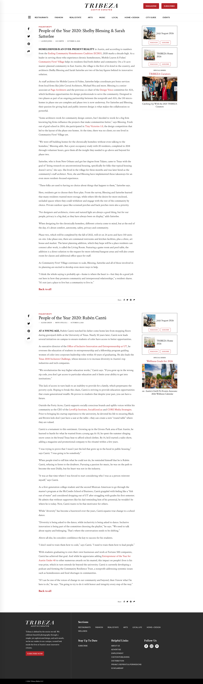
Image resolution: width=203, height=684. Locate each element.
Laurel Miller (47, 630)
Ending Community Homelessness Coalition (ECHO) (75, 53)
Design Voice (106, 90)
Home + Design (132, 17)
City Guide (151, 17)
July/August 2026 (165, 33)
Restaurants (41, 17)
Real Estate (75, 17)
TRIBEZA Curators (159, 74)
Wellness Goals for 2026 (159, 361)
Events (166, 17)
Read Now (154, 42)
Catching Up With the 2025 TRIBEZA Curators (159, 105)
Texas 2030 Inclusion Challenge (54, 359)
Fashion (59, 17)
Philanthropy (45, 27)
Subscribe (165, 42)
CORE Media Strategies (119, 409)
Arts (90, 17)
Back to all (45, 289)
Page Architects (58, 90)
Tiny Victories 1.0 (94, 126)
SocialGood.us (95, 409)
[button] (143, 88)
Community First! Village (51, 61)
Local (115, 17)
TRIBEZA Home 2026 (165, 55)
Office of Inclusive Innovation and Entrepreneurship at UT (97, 346)
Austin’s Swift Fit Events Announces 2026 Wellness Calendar (159, 392)
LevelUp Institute (78, 409)
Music (102, 17)
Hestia (95, 642)
